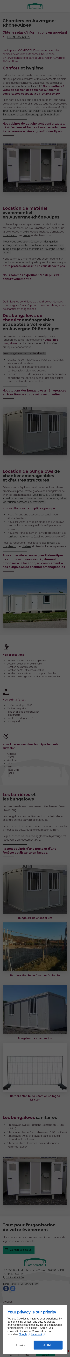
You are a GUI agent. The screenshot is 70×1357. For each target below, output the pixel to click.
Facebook (36, 1334)
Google (23, 1334)
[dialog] (35, 1329)
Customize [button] (20, 1345)
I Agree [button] (48, 1345)
